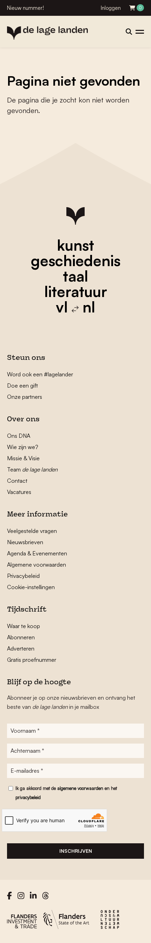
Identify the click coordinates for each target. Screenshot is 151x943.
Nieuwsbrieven (25, 542)
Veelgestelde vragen (32, 530)
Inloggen (111, 8)
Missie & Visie (23, 458)
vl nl (75, 307)
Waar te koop (23, 625)
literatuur (75, 291)
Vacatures (19, 491)
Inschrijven (75, 851)
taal (75, 276)
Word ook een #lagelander (40, 374)
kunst (75, 245)
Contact (17, 480)
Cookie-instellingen (31, 587)
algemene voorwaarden (80, 788)
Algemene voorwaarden (36, 564)
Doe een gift (22, 385)
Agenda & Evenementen (37, 553)
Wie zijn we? (22, 446)
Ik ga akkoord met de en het (66, 792)
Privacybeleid (23, 575)
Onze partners (24, 396)
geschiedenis (75, 260)
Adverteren (20, 648)
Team (32, 469)
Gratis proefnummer (31, 659)
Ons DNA (18, 435)
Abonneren (21, 637)
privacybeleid (28, 797)
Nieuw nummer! (25, 8)
